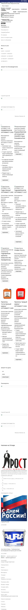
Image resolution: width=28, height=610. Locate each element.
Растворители (22, 256)
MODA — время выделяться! (8, 557)
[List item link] (14, 471)
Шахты (2, 567)
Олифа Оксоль (19, 250)
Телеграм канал (5, 592)
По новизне (4, 35)
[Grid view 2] (2, 23)
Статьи (3, 601)
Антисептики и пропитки (14, 13)
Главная (3, 13)
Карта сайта (4, 594)
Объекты (3, 606)
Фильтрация (5, 377)
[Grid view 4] (4, 23)
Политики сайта (5, 582)
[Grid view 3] (3, 23)
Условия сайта (4, 587)
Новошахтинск (4, 565)
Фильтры (3, 25)
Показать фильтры (7, 20)
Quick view (2, 183)
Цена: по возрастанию (6, 37)
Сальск (3, 577)
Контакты (3, 589)
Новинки (3, 604)
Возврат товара (5, 584)
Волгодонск (4, 572)
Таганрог (3, 575)
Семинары (3, 609)
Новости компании (5, 599)
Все (7, 13)
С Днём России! (5, 521)
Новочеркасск (4, 570)
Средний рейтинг (5, 32)
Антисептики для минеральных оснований (5, 315)
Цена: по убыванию (6, 40)
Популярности (4, 29)
